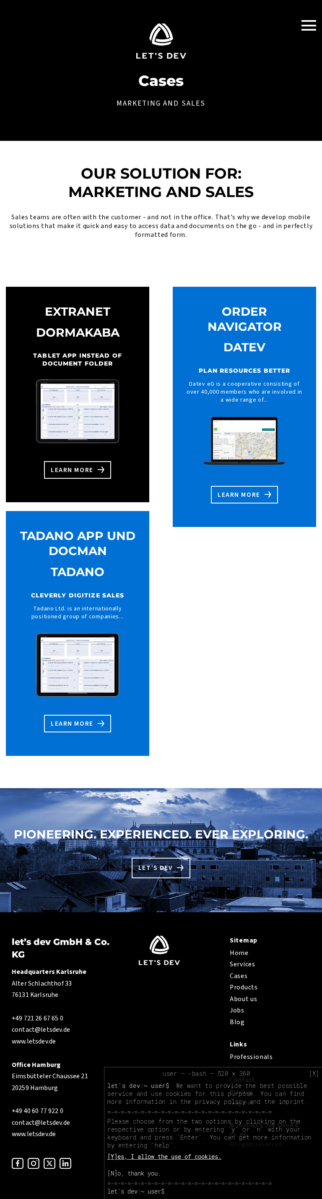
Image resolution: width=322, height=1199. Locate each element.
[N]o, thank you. (134, 1173)
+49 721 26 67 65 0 (37, 1018)
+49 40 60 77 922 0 (37, 1111)
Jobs (237, 1010)
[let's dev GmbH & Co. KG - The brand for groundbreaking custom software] (159, 963)
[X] (314, 1073)
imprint (291, 1102)
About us (243, 999)
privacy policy (220, 1102)
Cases (239, 976)
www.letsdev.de (34, 1041)
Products (244, 987)
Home (239, 953)
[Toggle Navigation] (309, 25)
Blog (237, 1022)
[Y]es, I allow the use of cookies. (164, 1156)
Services (242, 964)
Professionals (251, 1056)
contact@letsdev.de (41, 1029)
